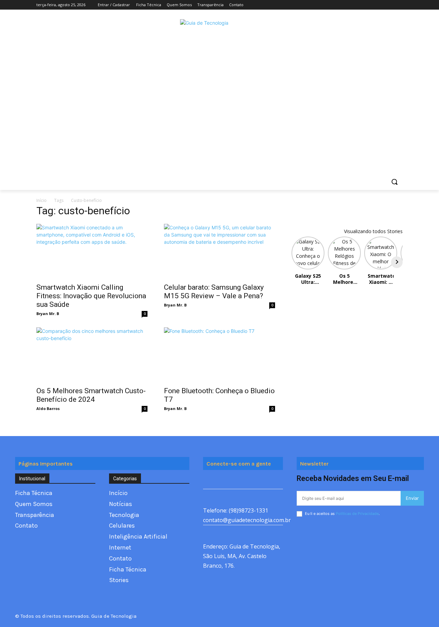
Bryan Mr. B (47, 313)
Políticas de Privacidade (357, 513)
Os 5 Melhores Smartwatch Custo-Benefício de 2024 (91, 395)
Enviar (412, 498)
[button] (394, 181)
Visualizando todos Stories (373, 231)
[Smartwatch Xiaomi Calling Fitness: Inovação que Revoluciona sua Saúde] (91, 251)
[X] (380, 5)
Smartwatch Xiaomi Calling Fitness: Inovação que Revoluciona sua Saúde (91, 296)
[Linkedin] (255, 481)
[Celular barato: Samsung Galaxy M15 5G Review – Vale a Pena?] (219, 251)
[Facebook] (361, 5)
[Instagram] (370, 5)
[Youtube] (399, 5)
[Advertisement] (219, 122)
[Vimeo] (389, 5)
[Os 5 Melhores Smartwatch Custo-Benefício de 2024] (91, 354)
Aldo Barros (48, 408)
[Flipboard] (224, 481)
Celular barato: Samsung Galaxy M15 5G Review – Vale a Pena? (214, 291)
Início (41, 200)
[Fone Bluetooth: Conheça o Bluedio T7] (219, 354)
